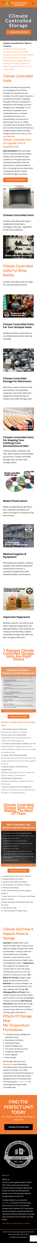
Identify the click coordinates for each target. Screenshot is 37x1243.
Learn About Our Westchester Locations (16, 1223)
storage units (22, 1081)
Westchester (8, 1064)
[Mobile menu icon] (33, 4)
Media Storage (20, 58)
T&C (22, 1234)
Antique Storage (17, 55)
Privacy (26, 1234)
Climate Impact (8, 69)
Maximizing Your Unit (21, 66)
